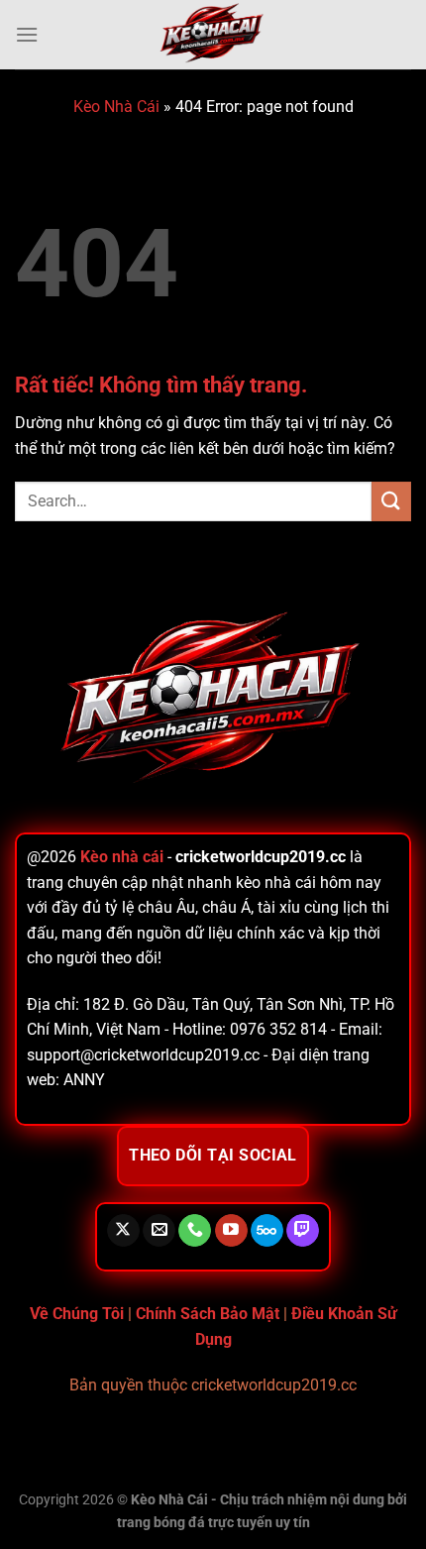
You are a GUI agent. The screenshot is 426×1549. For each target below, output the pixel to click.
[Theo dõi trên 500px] (267, 1231)
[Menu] (27, 34)
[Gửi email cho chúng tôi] (159, 1231)
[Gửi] (391, 501)
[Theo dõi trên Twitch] (302, 1231)
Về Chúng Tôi (77, 1313)
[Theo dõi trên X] (123, 1231)
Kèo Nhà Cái (116, 106)
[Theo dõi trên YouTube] (231, 1231)
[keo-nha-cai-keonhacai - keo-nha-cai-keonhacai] (213, 34)
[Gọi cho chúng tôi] (194, 1231)
